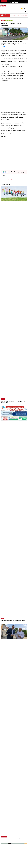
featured (3, 181)
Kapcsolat (11, 0)
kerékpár (8, 181)
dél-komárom (20, 179)
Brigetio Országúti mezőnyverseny (8, 179)
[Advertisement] (14, 96)
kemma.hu (3, 46)
